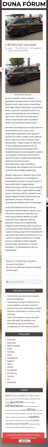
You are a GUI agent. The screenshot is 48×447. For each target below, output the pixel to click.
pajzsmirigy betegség (26, 420)
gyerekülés (17, 402)
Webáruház (11, 382)
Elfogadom (24, 441)
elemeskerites (14, 399)
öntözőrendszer (30, 427)
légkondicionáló (37, 413)
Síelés (9, 364)
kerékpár (18, 410)
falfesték (21, 399)
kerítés (24, 410)
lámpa (31, 413)
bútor (23, 395)
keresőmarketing (10, 410)
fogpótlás (26, 399)
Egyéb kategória (13, 346)
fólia (39, 399)
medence (7, 417)
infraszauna (14, 406)
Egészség (11, 343)
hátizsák (32, 402)
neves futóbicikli (9, 420)
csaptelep (31, 395)
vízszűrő (23, 423)
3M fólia (18, 50)
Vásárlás (10, 376)
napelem (33, 416)
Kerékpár (10, 352)
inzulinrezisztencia (33, 406)
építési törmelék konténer (18, 427)
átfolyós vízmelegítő (34, 424)
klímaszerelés (9, 413)
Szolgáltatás (37, 48)
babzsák (14, 395)
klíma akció (39, 410)
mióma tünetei (24, 417)
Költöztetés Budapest (20, 413)
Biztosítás (11, 340)
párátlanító (9, 424)
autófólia (24, 50)
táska (16, 424)
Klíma (9, 355)
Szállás (10, 367)
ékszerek (8, 427)
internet (25, 406)
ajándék (8, 395)
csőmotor (36, 395)
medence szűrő (15, 417)
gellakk (7, 402)
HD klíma (26, 402)
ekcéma (7, 399)
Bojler (19, 395)
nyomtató (17, 420)
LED (27, 413)
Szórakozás (12, 373)
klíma (31, 410)
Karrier (9, 349)
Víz (8, 379)
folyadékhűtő (33, 399)
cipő (27, 395)
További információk (30, 438)
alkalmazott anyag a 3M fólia (17, 187)
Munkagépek (12, 358)
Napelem (10, 361)
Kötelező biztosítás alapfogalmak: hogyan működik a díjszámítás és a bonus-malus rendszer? (24, 311)
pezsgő (36, 420)
